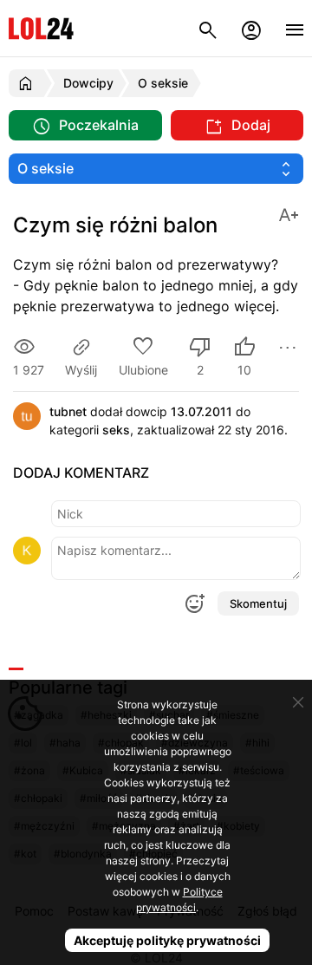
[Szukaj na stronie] (208, 28)
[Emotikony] (194, 603)
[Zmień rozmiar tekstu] (288, 213)
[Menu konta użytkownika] (251, 28)
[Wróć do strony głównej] (28, 83)
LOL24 (41, 28)
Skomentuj (258, 603)
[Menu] (294, 28)
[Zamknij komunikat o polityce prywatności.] (298, 702)
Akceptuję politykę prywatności (167, 940)
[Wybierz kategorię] (156, 168)
